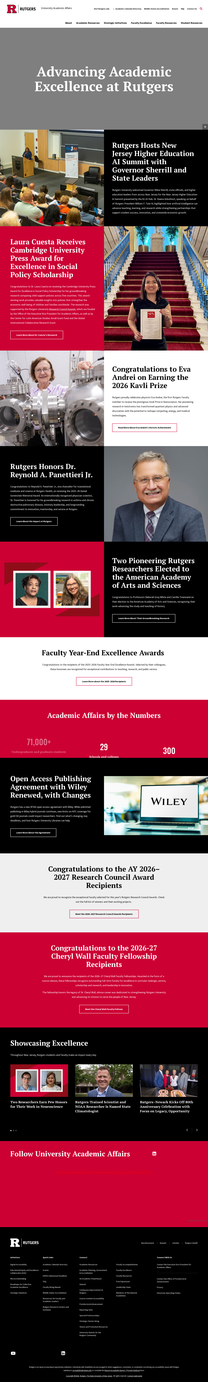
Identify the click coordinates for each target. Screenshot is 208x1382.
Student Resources (191, 22)
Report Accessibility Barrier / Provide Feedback (122, 1370)
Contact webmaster (134, 1376)
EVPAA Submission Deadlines (55, 1276)
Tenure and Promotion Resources (94, 1327)
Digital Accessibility (18, 1264)
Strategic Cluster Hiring (89, 1321)
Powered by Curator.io (197, 1220)
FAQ (182, 9)
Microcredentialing (18, 1278)
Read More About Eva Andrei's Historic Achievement (144, 427)
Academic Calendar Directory (128, 9)
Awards (83, 1284)
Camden (175, 1243)
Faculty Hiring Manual (51, 1287)
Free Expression (123, 1281)
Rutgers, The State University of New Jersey (96, 1376)
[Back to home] (24, 1243)
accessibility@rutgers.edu (82, 1370)
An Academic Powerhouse (91, 1278)
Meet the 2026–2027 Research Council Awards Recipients (104, 914)
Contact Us (192, 9)
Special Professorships (89, 1315)
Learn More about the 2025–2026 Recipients (104, 681)
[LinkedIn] (63, 1353)
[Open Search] (201, 8)
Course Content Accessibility (92, 1298)
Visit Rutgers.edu (101, 9)
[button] (187, 1130)
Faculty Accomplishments (127, 1264)
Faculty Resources (166, 22)
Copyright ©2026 (72, 1376)
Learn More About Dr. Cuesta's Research (36, 335)
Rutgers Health (191, 1243)
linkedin (154, 1153)
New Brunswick (147, 1243)
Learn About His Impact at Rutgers (34, 521)
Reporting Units (86, 1310)
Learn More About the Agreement (33, 832)
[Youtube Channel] (13, 1353)
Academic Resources (88, 22)
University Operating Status (168, 1293)
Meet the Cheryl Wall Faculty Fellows (104, 1009)
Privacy (160, 1287)
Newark (163, 1243)
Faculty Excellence (141, 22)
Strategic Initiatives (115, 22)
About (68, 22)
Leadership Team (123, 1287)
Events (175, 9)
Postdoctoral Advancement (91, 1304)
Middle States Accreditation (156, 9)
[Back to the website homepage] (21, 9)
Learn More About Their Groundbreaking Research (143, 618)
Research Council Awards (62, 309)
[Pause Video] (205, 127)
